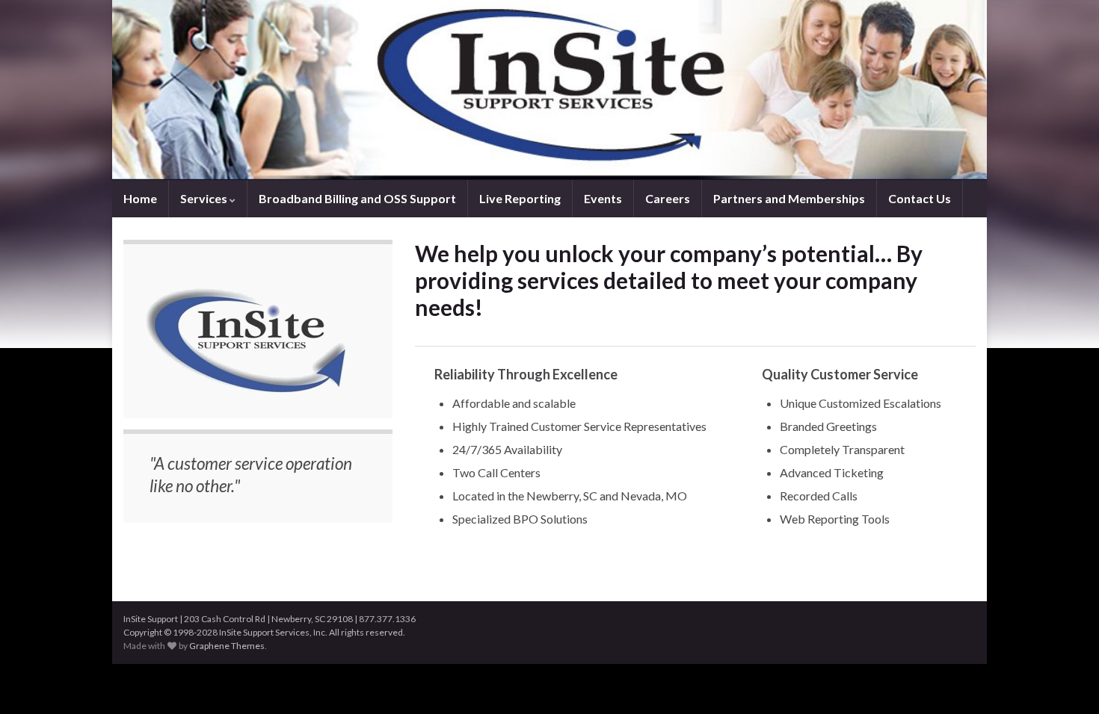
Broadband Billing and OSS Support (357, 198)
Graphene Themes (227, 645)
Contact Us (919, 198)
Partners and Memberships (789, 198)
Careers (667, 198)
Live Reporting (520, 198)
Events (603, 198)
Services (205, 198)
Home (140, 198)
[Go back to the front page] (549, 90)
